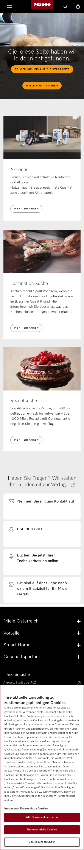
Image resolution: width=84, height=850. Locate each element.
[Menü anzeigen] (9, 7)
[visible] (44, 502)
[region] (42, 767)
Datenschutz (28, 808)
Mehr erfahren (26, 209)
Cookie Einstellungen (42, 842)
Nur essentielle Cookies (42, 829)
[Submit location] (79, 683)
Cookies (42, 808)
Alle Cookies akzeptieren (42, 817)
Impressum (11, 808)
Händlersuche (16, 674)
